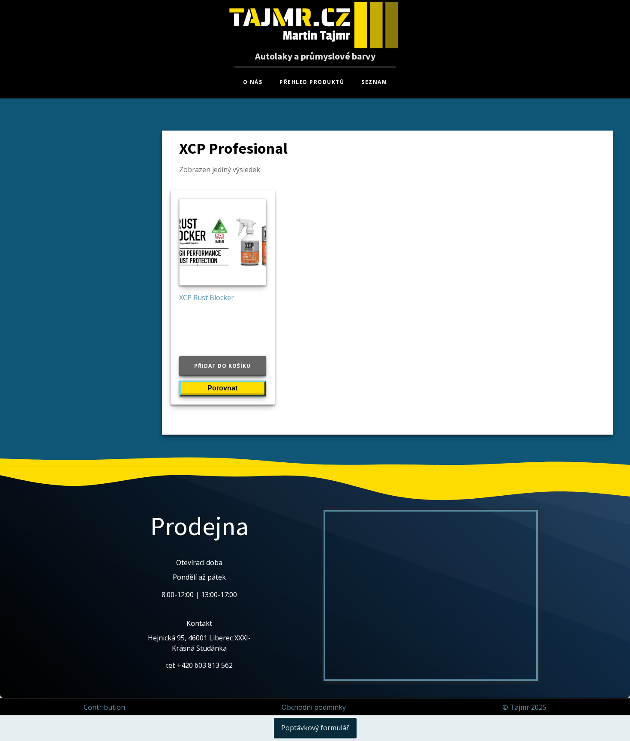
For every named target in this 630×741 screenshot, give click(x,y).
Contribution (104, 707)
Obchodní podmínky (314, 707)
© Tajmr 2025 (524, 707)
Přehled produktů (311, 82)
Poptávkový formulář (315, 727)
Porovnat (222, 388)
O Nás (253, 82)
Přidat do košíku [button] (222, 365)
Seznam (374, 82)
